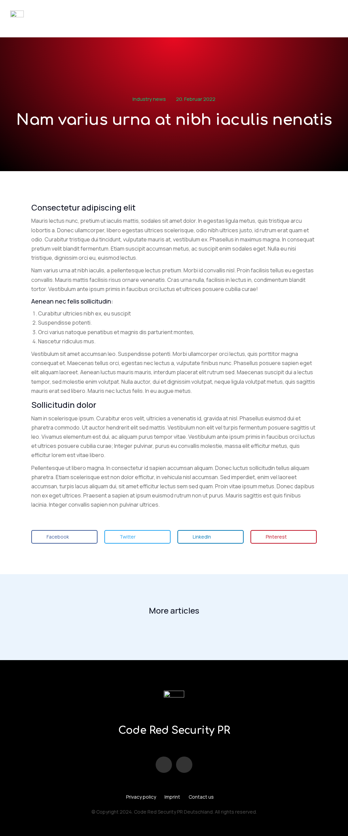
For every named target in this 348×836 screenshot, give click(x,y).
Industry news (149, 99)
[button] (64, 537)
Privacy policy (141, 797)
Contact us (201, 797)
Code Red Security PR (174, 730)
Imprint (172, 797)
